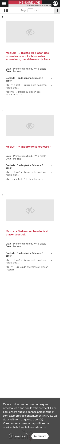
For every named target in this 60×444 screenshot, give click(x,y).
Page (23, 10)
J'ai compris (40, 436)
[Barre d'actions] (57, 10)
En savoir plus (18, 436)
